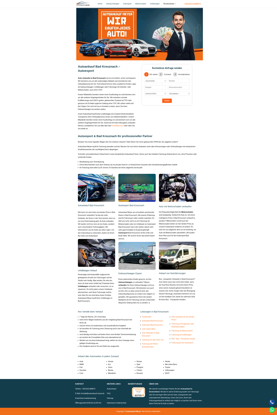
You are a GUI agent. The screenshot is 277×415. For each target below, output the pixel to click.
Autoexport (127, 4)
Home (100, 4)
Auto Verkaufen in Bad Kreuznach (150, 334)
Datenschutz (121, 403)
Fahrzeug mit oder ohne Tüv (153, 340)
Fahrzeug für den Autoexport (182, 343)
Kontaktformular (117, 126)
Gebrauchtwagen (112, 4)
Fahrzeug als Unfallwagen (181, 335)
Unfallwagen (155, 4)
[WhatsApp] (272, 410)
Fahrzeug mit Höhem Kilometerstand (150, 345)
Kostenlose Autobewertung (85, 398)
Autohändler (146, 317)
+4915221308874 (192, 4)
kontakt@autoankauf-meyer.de (92, 393)
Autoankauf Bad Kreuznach (152, 321)
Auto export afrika (148, 329)
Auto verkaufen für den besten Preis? (182, 318)
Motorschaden (140, 4)
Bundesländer (168, 4)
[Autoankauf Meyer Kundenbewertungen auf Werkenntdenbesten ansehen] (138, 392)
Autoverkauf (111, 389)
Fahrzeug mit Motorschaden (182, 331)
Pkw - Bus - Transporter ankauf (183, 339)
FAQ (108, 393)
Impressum (111, 403)
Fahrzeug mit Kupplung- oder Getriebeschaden (182, 325)
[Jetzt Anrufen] (272, 402)
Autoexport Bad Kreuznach (152, 325)
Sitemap (110, 398)
